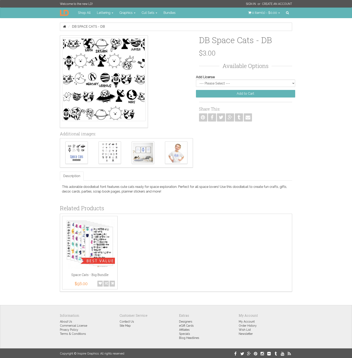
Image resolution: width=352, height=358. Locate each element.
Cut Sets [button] (148, 13)
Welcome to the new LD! (76, 3)
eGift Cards (186, 325)
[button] (264, 13)
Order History (248, 325)
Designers (185, 321)
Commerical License (73, 325)
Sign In (251, 3)
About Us (66, 321)
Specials (184, 333)
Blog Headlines (189, 337)
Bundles (169, 13)
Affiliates (184, 329)
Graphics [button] (126, 13)
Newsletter (246, 333)
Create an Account (277, 3)
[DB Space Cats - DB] (104, 81)
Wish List (245, 329)
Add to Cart (245, 93)
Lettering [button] (104, 13)
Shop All (84, 13)
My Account (247, 321)
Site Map (125, 325)
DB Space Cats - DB (88, 26)
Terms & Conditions (73, 333)
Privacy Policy (69, 329)
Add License (205, 77)
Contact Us (127, 321)
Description (71, 176)
